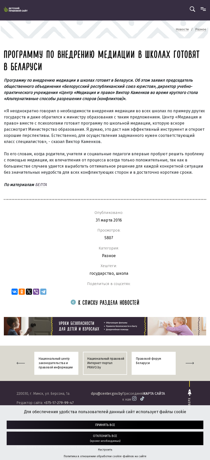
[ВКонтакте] (15, 292)
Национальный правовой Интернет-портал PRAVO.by (105, 363)
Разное (109, 255)
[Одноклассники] (22, 292)
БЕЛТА (41, 184)
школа (122, 273)
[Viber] (36, 292)
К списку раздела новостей (108, 303)
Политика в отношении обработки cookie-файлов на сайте (105, 456)
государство (101, 273)
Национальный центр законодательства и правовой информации (56, 363)
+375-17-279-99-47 (59, 403)
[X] (29, 292)
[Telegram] (43, 292)
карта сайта (154, 393)
